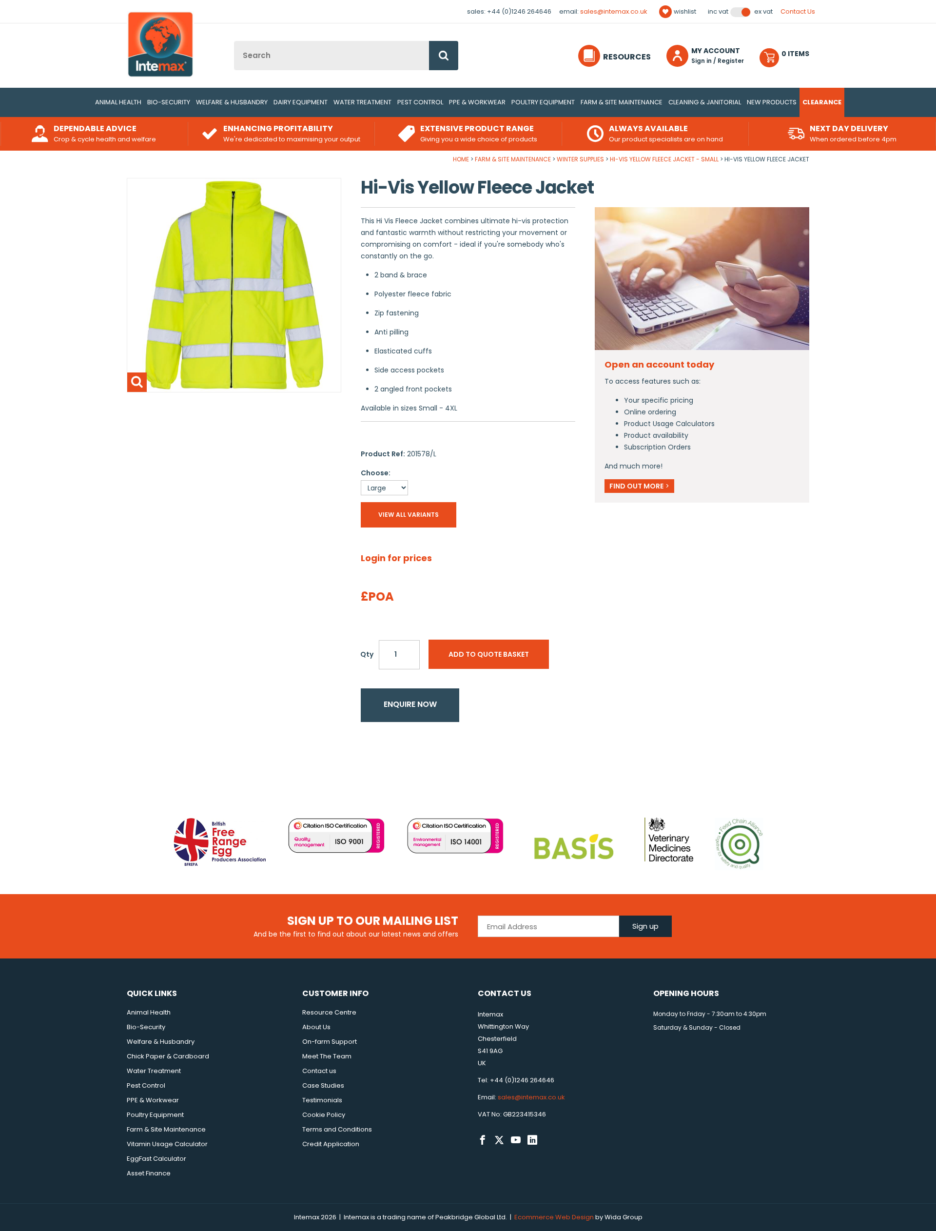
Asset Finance (149, 1173)
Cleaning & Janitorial (704, 102)
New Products (772, 102)
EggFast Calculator (156, 1158)
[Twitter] (499, 1140)
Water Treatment (362, 102)
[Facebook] (483, 1140)
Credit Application (330, 1144)
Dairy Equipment (300, 102)
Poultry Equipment (543, 102)
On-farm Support (329, 1041)
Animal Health (118, 102)
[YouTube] (516, 1140)
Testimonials (322, 1100)
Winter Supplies (580, 159)
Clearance (821, 102)
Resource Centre (329, 1012)
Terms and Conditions (337, 1129)
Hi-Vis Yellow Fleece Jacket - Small (664, 159)
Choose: (375, 473)
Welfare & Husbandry (232, 102)
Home (461, 159)
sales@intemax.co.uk (613, 11)
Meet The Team (326, 1056)
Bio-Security (168, 102)
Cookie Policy (323, 1114)
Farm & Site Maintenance (622, 102)
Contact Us (797, 11)
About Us (316, 1027)
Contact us (319, 1070)
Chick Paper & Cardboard (168, 1056)
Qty (366, 654)
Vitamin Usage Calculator (167, 1144)
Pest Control (420, 102)
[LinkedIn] (532, 1140)
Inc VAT (718, 11)
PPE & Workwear (477, 102)
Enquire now (410, 704)
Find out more (639, 486)
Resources (627, 56)
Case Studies (323, 1085)
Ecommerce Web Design (554, 1217)
